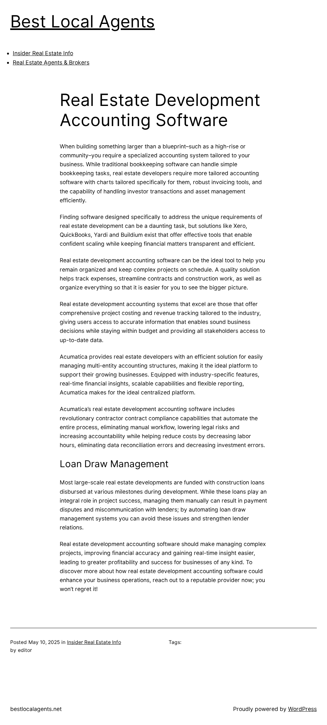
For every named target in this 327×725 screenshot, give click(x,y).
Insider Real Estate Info (43, 53)
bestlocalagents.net (36, 709)
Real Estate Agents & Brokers (51, 62)
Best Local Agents (82, 21)
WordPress (302, 709)
